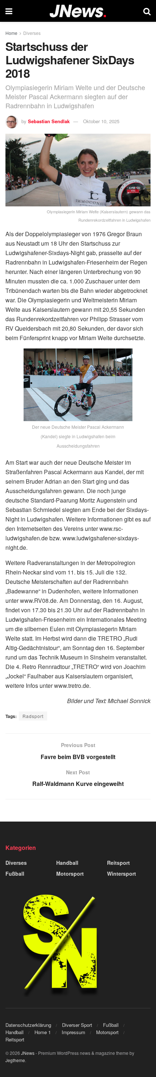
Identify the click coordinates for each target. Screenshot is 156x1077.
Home (11, 33)
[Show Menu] (8, 11)
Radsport (33, 716)
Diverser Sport (77, 1024)
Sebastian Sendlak (49, 121)
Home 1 (42, 1032)
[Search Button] (147, 11)
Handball (67, 862)
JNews (27, 1053)
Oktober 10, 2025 (101, 121)
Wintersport (121, 873)
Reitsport (118, 862)
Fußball (14, 873)
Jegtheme (15, 1060)
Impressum (73, 1032)
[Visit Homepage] (78, 11)
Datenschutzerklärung (28, 1024)
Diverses (32, 33)
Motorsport (70, 873)
